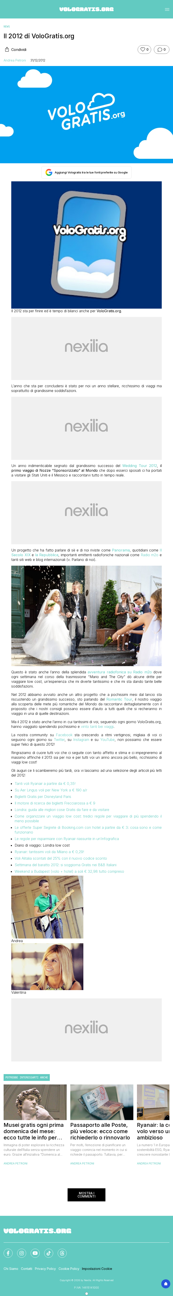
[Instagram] (19, 1250)
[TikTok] (46, 1250)
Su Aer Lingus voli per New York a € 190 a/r (51, 790)
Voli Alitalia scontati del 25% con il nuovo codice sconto (61, 858)
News (7, 26)
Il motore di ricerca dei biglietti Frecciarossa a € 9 (55, 803)
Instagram (81, 739)
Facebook (64, 735)
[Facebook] (5, 1250)
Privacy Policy (45, 1269)
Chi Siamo (11, 1269)
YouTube (107, 739)
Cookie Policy (69, 1269)
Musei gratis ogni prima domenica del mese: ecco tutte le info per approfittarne (34, 1131)
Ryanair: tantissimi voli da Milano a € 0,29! (49, 852)
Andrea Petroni (15, 60)
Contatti (26, 1269)
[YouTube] (32, 1250)
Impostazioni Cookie (97, 1269)
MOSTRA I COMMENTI (86, 1194)
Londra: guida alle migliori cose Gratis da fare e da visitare (62, 809)
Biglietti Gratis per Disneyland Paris (43, 796)
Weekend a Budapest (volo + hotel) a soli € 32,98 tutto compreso (69, 871)
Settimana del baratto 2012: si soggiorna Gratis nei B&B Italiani (65, 865)
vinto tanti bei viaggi (97, 726)
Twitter (59, 739)
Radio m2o (150, 555)
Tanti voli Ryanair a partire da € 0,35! (45, 783)
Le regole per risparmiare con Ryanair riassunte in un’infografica (67, 838)
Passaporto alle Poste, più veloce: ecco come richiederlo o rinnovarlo (100, 1131)
